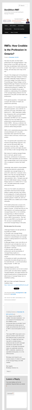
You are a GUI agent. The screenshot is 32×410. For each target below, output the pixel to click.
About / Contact (14, 32)
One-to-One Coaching (19, 29)
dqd (25, 292)
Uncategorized (19, 292)
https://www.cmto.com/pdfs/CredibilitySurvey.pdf (16, 285)
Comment (10, 393)
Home (6, 25)
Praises (6, 32)
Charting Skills (8, 29)
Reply (9, 371)
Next (26, 37)
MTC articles (13, 25)
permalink (13, 294)
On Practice (21, 25)
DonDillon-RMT (11, 9)
